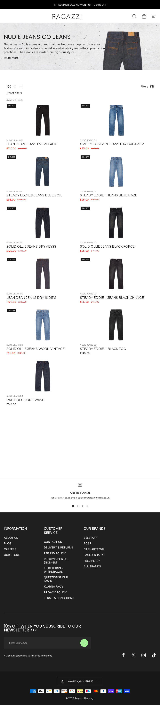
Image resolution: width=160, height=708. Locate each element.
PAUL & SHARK (93, 554)
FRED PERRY (92, 560)
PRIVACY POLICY (55, 592)
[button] (8, 86)
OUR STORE (12, 554)
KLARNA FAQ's (53, 586)
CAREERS (10, 549)
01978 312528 (63, 497)
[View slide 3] (82, 506)
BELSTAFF (90, 537)
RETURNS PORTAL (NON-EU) (56, 560)
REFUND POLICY (55, 553)
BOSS (87, 543)
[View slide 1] (73, 506)
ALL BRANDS (92, 566)
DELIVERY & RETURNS (58, 547)
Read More (11, 57)
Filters (144, 86)
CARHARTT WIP (94, 549)
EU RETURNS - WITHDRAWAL (53, 569)
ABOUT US (11, 537)
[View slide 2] (77, 506)
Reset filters (14, 93)
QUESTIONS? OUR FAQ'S (56, 579)
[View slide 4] (87, 506)
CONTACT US (53, 541)
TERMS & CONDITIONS (59, 598)
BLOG (7, 543)
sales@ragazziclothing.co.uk (94, 497)
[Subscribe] (84, 643)
